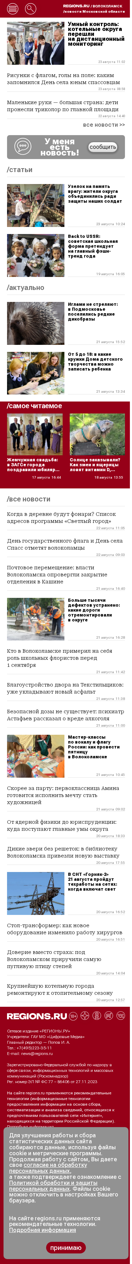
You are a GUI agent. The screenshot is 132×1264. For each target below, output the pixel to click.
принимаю (66, 1247)
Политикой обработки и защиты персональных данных (53, 1186)
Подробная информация (30, 1126)
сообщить (103, 147)
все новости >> (104, 125)
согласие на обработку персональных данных (48, 1168)
